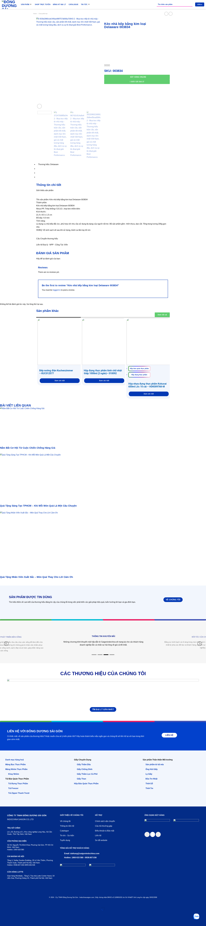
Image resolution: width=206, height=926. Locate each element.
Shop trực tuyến (42, 4)
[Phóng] (39, 106)
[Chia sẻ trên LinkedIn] (158, 834)
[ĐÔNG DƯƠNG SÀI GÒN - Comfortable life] (9, 4)
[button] (105, 65)
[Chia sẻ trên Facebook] (147, 834)
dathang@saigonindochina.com (84, 853)
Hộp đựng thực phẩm (139, 375)
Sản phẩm (25, 4)
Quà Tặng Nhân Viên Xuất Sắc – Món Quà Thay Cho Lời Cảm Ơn (36, 577)
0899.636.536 (30, 865)
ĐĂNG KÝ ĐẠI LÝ (59, 4)
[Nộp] (190, 4)
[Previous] (40, 63)
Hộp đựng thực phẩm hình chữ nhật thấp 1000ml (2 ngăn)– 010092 (103, 372)
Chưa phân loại (43, 13)
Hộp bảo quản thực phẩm (139, 368)
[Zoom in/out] (9, 902)
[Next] (97, 63)
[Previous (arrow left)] (2, 913)
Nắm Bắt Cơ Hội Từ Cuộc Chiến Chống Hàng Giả (27, 447)
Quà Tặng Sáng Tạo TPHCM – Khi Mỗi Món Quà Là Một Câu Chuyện (38, 505)
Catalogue (73, 4)
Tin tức (84, 4)
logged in (57, 290)
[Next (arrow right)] (9, 913)
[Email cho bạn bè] (152, 834)
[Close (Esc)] (2, 902)
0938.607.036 (18, 865)
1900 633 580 (18, 850)
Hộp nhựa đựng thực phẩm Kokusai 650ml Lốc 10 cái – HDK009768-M (147, 385)
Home (35, 13)
